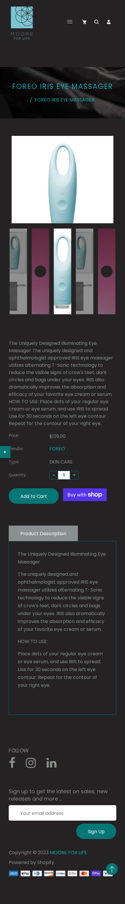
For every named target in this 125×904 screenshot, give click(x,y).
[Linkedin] (55, 765)
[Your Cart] (84, 21)
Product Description (43, 533)
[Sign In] (109, 21)
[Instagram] (34, 765)
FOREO (57, 448)
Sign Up (96, 831)
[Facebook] (15, 765)
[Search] (96, 21)
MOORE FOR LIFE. (69, 852)
